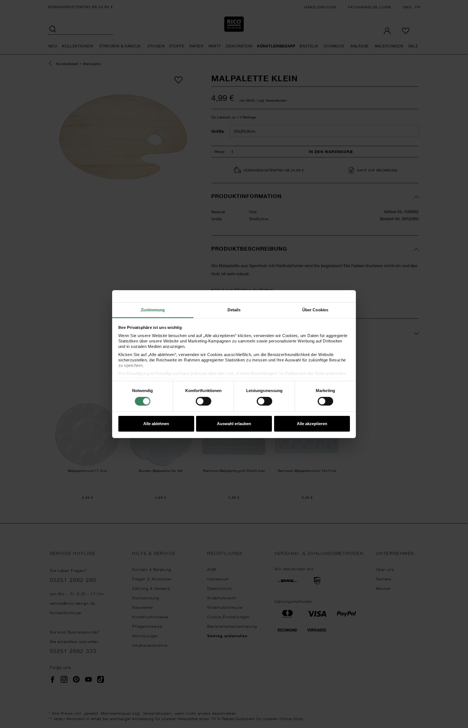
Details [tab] (234, 309)
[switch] (203, 401)
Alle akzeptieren (312, 423)
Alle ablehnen (156, 423)
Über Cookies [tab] (315, 309)
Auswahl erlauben (234, 423)
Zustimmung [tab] (153, 309)
